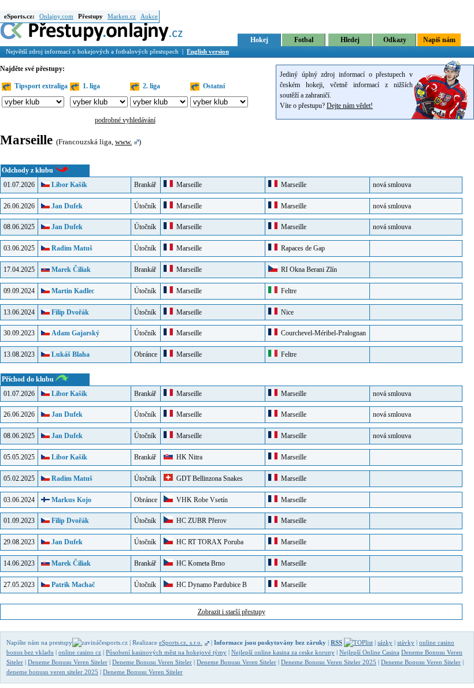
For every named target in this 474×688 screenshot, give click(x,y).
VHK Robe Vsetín (200, 500)
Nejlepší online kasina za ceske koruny (283, 652)
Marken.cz (122, 16)
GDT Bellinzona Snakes (208, 478)
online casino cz (79, 652)
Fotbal (303, 40)
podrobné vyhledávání (125, 120)
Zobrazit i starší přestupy (231, 612)
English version (208, 51)
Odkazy (394, 40)
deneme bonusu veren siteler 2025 (52, 671)
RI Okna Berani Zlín (307, 270)
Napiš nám (439, 40)
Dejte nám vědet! (350, 106)
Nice (285, 312)
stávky (405, 642)
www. (123, 141)
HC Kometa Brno (199, 563)
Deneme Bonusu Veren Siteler (68, 662)
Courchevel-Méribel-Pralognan (321, 333)
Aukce (149, 16)
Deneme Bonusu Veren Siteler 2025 (328, 662)
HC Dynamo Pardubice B (210, 585)
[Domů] (92, 39)
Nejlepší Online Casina (369, 652)
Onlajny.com (56, 16)
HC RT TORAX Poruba (208, 542)
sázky (384, 642)
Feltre (287, 291)
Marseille (187, 185)
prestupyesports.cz (88, 642)
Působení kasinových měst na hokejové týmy (166, 652)
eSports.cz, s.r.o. (180, 642)
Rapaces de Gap (301, 248)
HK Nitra (187, 457)
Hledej (350, 40)
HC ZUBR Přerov (200, 521)
